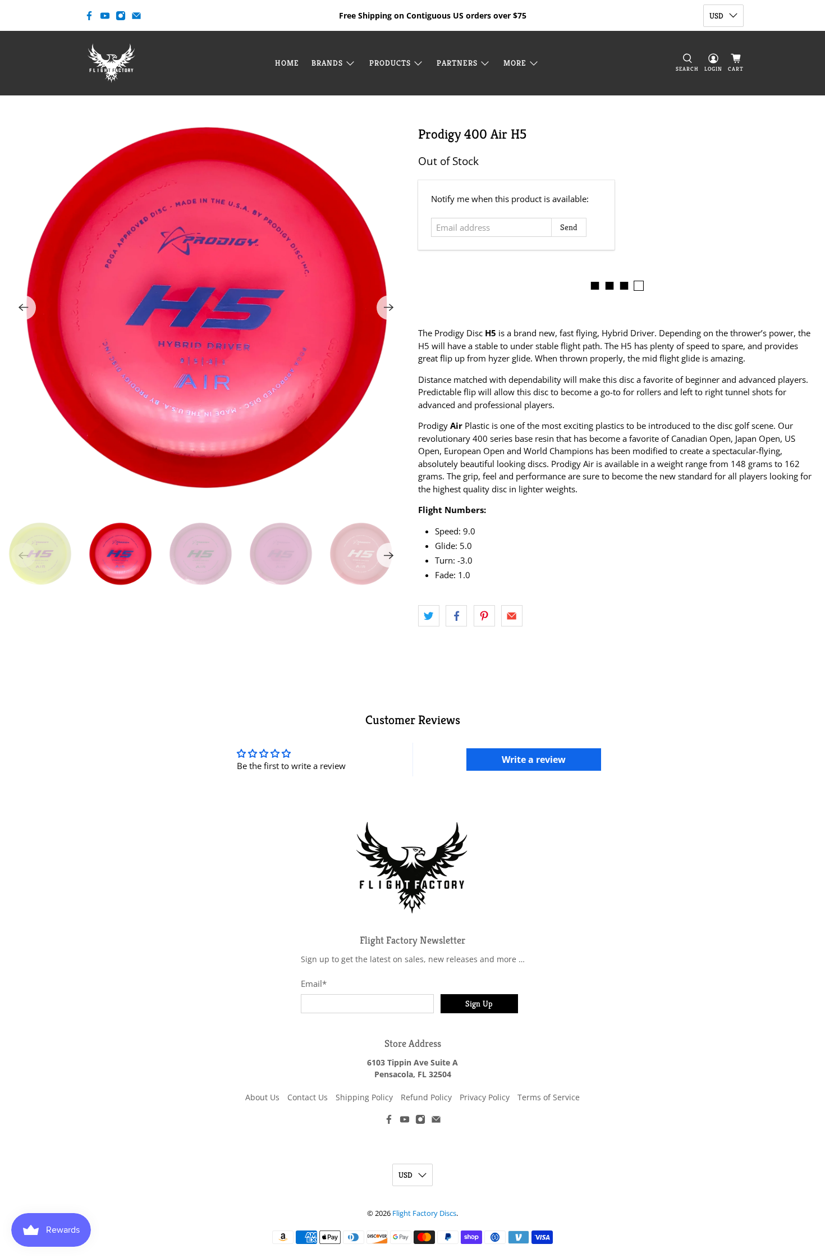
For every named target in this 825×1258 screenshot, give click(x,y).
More (514, 63)
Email (314, 983)
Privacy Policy (485, 1097)
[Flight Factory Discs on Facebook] (89, 16)
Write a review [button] (534, 759)
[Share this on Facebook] (456, 615)
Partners (457, 63)
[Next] (389, 307)
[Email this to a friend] (511, 615)
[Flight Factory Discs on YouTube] (105, 16)
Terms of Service (548, 1097)
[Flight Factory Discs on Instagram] (121, 16)
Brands (327, 63)
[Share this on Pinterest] (484, 615)
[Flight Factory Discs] (111, 63)
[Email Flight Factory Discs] (136, 16)
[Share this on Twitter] (428, 615)
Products (390, 63)
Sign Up (479, 1003)
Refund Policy (426, 1097)
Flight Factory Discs (424, 1213)
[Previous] (23, 307)
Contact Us (307, 1097)
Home (287, 63)
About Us (262, 1097)
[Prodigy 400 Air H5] (206, 307)
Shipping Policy (364, 1097)
